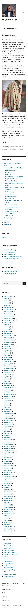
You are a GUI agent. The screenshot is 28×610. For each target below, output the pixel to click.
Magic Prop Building (10, 250)
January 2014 (8, 529)
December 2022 (8, 392)
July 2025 (6, 324)
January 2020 (8, 468)
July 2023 (6, 377)
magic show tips (14, 146)
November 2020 (9, 446)
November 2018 (8, 498)
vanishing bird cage (10, 570)
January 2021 (8, 442)
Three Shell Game (9, 252)
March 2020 (7, 463)
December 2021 (8, 418)
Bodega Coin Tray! (11, 170)
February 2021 (8, 440)
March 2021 (7, 437)
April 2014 (7, 522)
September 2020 (9, 450)
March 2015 (7, 505)
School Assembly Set (11, 205)
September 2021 (9, 424)
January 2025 (8, 337)
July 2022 (6, 403)
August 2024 (8, 348)
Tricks (6, 565)
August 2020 (8, 453)
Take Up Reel (9, 215)
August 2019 (7, 479)
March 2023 (7, 385)
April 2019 (7, 487)
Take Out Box (9, 213)
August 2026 (8, 296)
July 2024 (6, 351)
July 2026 (7, 298)
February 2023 (8, 387)
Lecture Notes (9, 194)
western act (15, 149)
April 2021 (7, 435)
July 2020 (6, 455)
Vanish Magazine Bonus (11, 271)
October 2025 (8, 318)
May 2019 (7, 485)
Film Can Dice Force (11, 181)
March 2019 (7, 489)
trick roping (8, 149)
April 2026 (7, 305)
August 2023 (7, 374)
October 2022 (8, 396)
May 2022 (7, 407)
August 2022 (8, 400)
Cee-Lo (7, 172)
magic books (8, 548)
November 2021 (8, 420)
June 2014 (7, 518)
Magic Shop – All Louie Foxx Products (10, 584)
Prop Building (8, 561)
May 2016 (7, 502)
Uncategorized (8, 567)
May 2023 (7, 381)
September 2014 (9, 513)
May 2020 (7, 459)
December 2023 (8, 366)
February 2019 (8, 492)
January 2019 (8, 494)
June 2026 (7, 301)
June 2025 (7, 327)
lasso (9, 147)
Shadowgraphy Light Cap (13, 207)
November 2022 (9, 394)
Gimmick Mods (8, 546)
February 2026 (8, 309)
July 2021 (6, 429)
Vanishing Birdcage (10, 254)
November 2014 (8, 509)
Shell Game (8, 209)
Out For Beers (9, 198)
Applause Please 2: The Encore (14, 168)
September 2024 (9, 346)
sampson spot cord (16, 147)
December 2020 (8, 444)
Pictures (21, 146)
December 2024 (8, 340)
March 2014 (7, 524)
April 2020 (7, 461)
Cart (5, 220)
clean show (5, 147)
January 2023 (8, 390)
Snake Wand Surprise (11, 211)
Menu (23, 12)
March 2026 (7, 307)
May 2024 (7, 355)
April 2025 (7, 331)
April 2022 (7, 409)
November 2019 (8, 472)
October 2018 (8, 500)
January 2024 (8, 364)
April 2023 (7, 383)
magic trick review (9, 552)
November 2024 (9, 342)
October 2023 (8, 370)
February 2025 (8, 335)
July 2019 (6, 481)
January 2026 (8, 311)
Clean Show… (9, 35)
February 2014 (8, 526)
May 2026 (7, 303)
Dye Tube (8, 174)
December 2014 (8, 507)
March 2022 (7, 411)
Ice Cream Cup (9, 192)
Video (5, 572)
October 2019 (8, 474)
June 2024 (7, 353)
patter (6, 557)
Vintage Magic (8, 218)
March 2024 (7, 359)
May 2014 (7, 520)
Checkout (7, 222)
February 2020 (8, 466)
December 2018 (8, 496)
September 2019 (9, 476)
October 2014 (8, 511)
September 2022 (9, 398)
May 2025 (7, 329)
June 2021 (7, 431)
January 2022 (8, 416)
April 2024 (7, 357)
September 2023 (9, 372)
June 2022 (7, 405)
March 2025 (7, 333)
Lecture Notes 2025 (11, 196)
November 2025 (9, 316)
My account (7, 224)
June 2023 (7, 379)
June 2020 (7, 457)
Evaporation (7, 543)
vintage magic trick (10, 574)
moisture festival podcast (11, 554)
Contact (4, 237)
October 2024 (8, 344)
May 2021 (7, 433)
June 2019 (7, 483)
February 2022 (8, 413)
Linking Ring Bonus (10, 273)
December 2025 (8, 314)
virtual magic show (9, 576)
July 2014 (6, 515)
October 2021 (8, 422)
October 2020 (8, 448)
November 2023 (9, 368)
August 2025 (8, 322)
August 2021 (7, 426)
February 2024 (8, 361)
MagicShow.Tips (9, 19)
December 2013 (8, 531)
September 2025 (9, 320)
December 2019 (8, 470)
